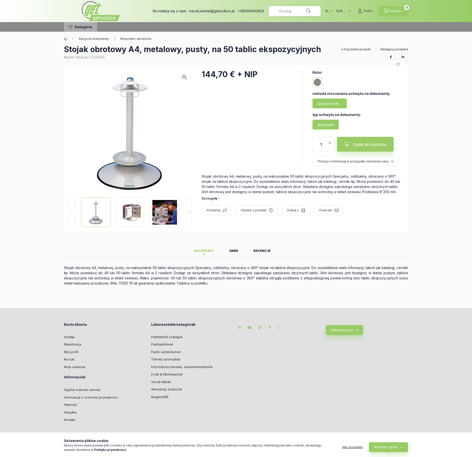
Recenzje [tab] (262, 251)
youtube (250, 327)
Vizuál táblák (161, 382)
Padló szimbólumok (166, 352)
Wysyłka (70, 412)
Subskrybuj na (342, 330)
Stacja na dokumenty (94, 39)
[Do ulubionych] (398, 64)
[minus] (330, 145)
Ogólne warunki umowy (82, 390)
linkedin (240, 327)
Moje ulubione (75, 367)
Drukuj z (293, 210)
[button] (80, 27)
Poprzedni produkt (357, 49)
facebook (269, 327)
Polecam (325, 210)
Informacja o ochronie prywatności (91, 397)
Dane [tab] (233, 251)
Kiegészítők (160, 397)
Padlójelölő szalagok (167, 337)
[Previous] (72, 212)
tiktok (260, 327)
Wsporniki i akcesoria (135, 39)
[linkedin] (403, 57)
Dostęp (69, 337)
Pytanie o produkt (253, 210)
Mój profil (71, 352)
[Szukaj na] (308, 11)
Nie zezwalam (352, 447)
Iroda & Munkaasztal (167, 374)
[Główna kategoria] (65, 39)
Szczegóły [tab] (204, 251)
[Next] (189, 212)
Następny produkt (393, 49)
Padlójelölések (162, 344)
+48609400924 (251, 11)
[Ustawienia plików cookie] (279, 327)
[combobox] (295, 11)
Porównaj (213, 210)
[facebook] (391, 57)
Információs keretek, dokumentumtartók (182, 367)
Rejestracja (72, 344)
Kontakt (69, 420)
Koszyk (69, 359)
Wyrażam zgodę (386, 447)
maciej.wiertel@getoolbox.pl (212, 11)
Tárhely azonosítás (165, 359)
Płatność (70, 405)
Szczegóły (209, 198)
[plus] (330, 142)
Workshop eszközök (166, 389)
